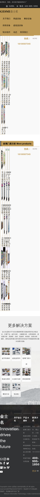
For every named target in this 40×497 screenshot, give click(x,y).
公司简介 (17, 426)
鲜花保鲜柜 (27, 445)
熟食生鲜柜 (27, 436)
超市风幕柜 (27, 426)
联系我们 (17, 429)
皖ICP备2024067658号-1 (14, 489)
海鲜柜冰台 (27, 448)
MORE (35, 38)
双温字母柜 (27, 458)
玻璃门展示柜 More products (17, 143)
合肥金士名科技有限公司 (20, 486)
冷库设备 (26, 461)
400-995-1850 (35, 461)
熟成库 (26, 489)
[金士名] (9, 12)
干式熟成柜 (33, 489)
